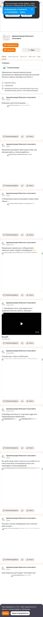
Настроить (26, 15)
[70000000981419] (3, 98)
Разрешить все (12, 15)
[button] (11, 45)
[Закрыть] (32, 9)
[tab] (4, 56)
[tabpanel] (21, 352)
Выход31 (5, 337)
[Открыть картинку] (21, 272)
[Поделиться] (22, 136)
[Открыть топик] (21, 103)
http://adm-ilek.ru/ (10, 83)
